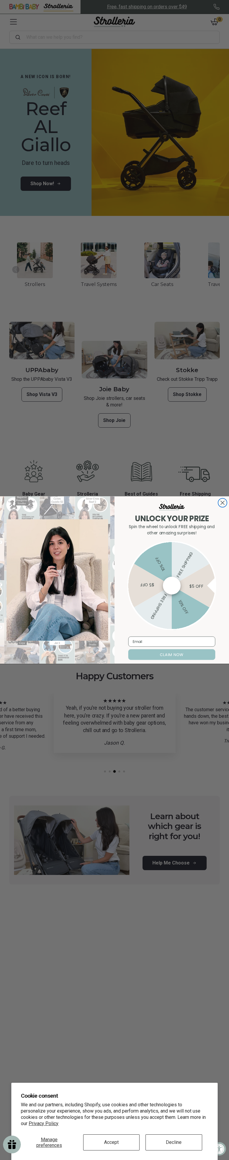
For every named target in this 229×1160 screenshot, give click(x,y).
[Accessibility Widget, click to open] (219, 1149)
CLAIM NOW (171, 654)
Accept (111, 1142)
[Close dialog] (222, 502)
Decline (174, 1142)
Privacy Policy (43, 1123)
